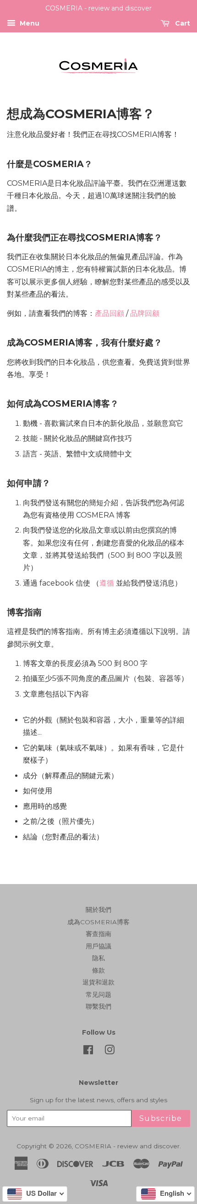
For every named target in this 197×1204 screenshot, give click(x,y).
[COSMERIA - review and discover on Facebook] (88, 1051)
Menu (28, 23)
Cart (181, 23)
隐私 (98, 958)
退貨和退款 (98, 982)
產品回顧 (109, 313)
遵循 (106, 583)
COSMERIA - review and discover (127, 1146)
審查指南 (98, 933)
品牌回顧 (144, 313)
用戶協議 (98, 946)
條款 (98, 970)
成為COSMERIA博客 (98, 922)
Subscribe (160, 1118)
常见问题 (98, 994)
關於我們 (98, 909)
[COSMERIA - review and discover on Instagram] (109, 1051)
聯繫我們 (98, 1006)
